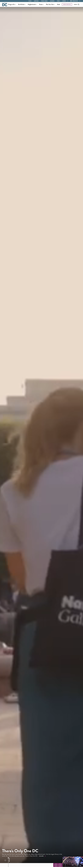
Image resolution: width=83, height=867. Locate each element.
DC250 (30, 1)
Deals (58, 4)
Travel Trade (44, 1)
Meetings (36, 1)
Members (52, 1)
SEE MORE (41, 856)
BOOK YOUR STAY (67, 4)
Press (58, 1)
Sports (64, 1)
